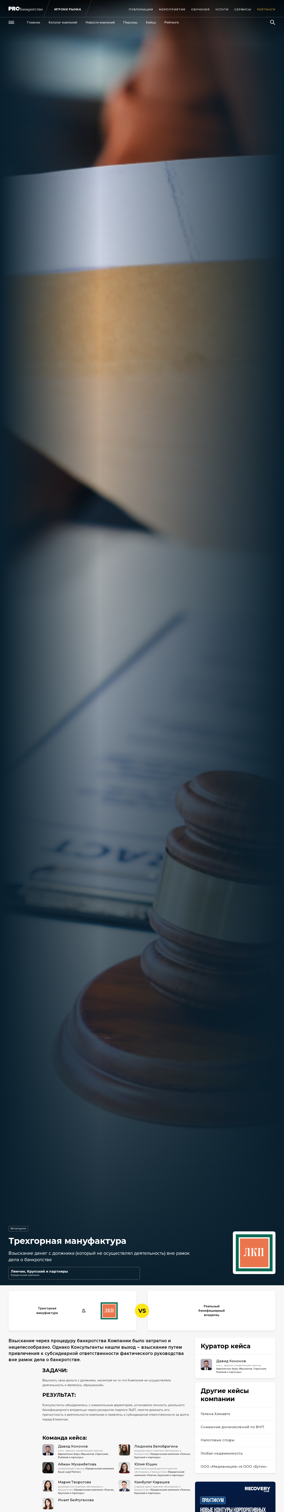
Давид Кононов (73, 1446)
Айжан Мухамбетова (77, 1464)
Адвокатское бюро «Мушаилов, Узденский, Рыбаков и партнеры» (83, 1456)
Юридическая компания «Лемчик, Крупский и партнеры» (159, 1473)
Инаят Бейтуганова (76, 1500)
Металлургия (18, 1228)
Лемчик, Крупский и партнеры (39, 1271)
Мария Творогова (74, 1482)
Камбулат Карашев (152, 1482)
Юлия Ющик (145, 1464)
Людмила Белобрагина (156, 1446)
